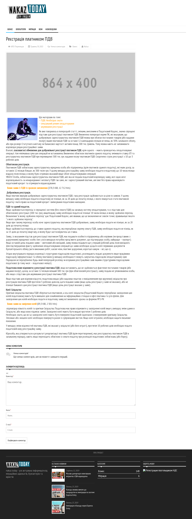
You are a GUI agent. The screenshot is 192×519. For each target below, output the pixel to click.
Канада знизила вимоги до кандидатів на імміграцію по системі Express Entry (80, 492)
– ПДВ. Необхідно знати (51, 120)
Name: (8, 410)
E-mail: (8, 424)
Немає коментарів (58, 46)
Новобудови (51, 29)
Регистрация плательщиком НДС (161, 470)
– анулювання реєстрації (51, 126)
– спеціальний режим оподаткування (56, 123)
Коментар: (10, 376)
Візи (40, 29)
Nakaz (86, 46)
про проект (98, 452)
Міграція (32, 29)
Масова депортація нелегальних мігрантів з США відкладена (78, 475)
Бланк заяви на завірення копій (22, 303)
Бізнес (10, 29)
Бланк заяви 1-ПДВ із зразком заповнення (27, 188)
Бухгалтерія (21, 29)
